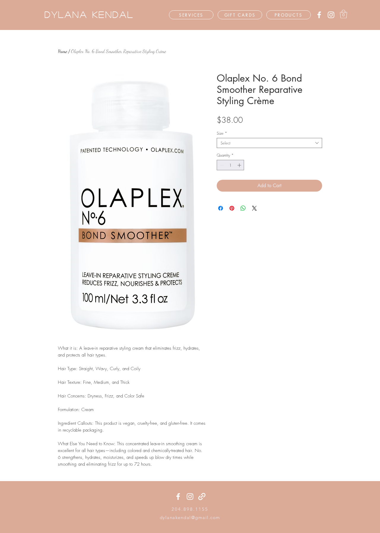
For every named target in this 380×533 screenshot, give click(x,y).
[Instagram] (331, 14)
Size (222, 133)
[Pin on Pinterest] (231, 208)
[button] (343, 14)
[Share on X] (254, 208)
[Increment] (239, 165)
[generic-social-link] (201, 496)
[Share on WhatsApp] (243, 208)
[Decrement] (221, 165)
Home (62, 51)
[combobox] (269, 143)
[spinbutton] (230, 165)
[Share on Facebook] (220, 208)
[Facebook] (319, 14)
